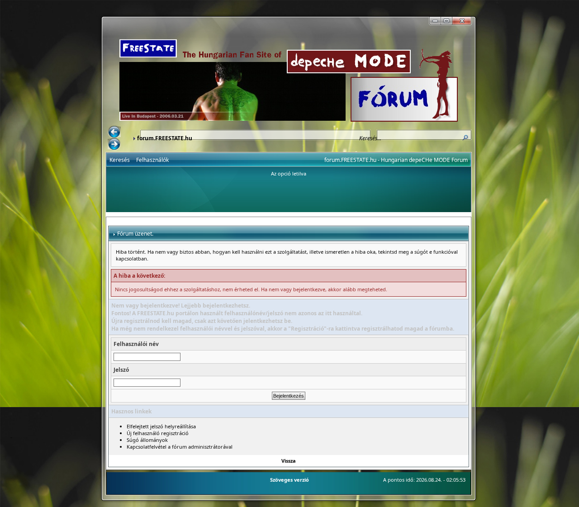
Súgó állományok (147, 439)
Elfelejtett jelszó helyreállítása (161, 426)
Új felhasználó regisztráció (158, 433)
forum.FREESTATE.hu (164, 138)
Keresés (119, 160)
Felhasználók (152, 160)
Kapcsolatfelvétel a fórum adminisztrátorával (180, 446)
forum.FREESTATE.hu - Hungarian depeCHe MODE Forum (396, 160)
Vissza (288, 460)
